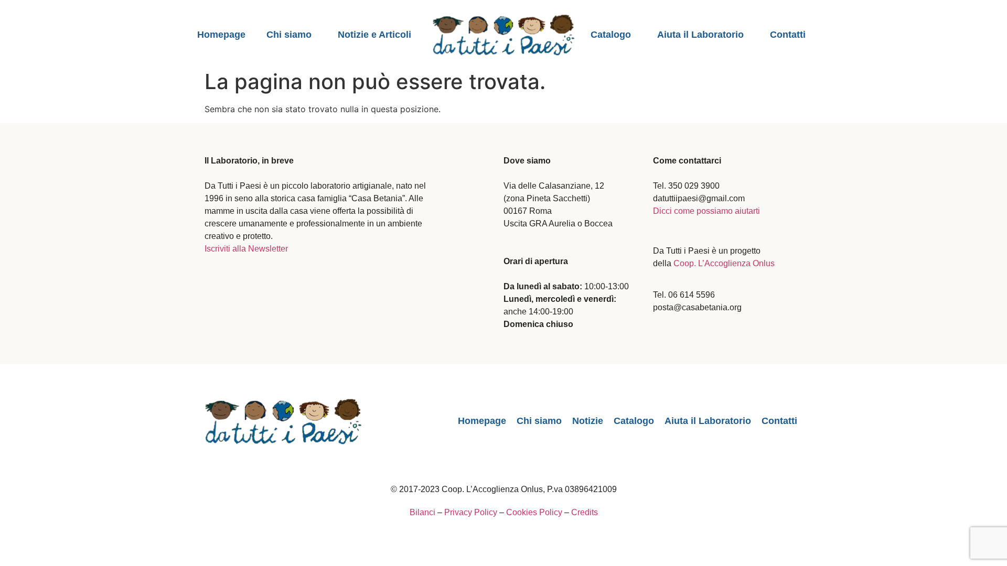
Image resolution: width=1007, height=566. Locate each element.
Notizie (587, 421)
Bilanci (422, 512)
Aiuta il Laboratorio (700, 34)
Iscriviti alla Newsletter (246, 248)
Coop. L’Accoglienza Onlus (724, 263)
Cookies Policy (534, 512)
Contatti (788, 34)
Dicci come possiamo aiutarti (706, 210)
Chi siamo (289, 34)
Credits (584, 512)
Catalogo (611, 34)
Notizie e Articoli (374, 34)
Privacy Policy (470, 512)
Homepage (221, 34)
